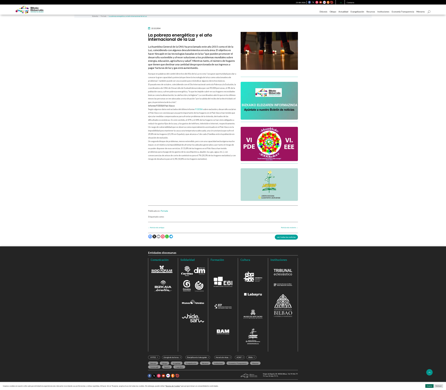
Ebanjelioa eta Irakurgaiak (197, 357)
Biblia (250, 357)
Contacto (350, 2)
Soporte (167, 367)
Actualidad (343, 11)
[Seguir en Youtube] (320, 2)
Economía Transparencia (403, 11)
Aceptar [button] (429, 386)
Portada (164, 211)
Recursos (370, 11)
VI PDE (153, 357)
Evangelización (357, 11)
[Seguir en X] (313, 2)
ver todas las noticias (286, 237)
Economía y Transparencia (237, 363)
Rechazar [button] (439, 386)
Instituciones (383, 11)
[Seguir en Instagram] (316, 2)
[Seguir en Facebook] (309, 2)
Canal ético (179, 367)
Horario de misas (222, 357)
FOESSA (199, 109)
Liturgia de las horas (171, 357)
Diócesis (323, 11)
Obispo (333, 11)
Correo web (154, 367)
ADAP (239, 357)
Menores (420, 11)
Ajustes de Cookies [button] (173, 386)
